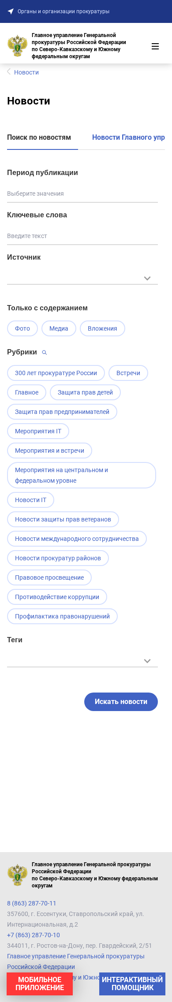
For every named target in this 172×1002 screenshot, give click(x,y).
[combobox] (82, 283)
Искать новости (121, 701)
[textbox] (82, 277)
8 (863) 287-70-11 (31, 903)
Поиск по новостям (39, 137)
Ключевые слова (37, 215)
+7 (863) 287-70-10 (33, 935)
